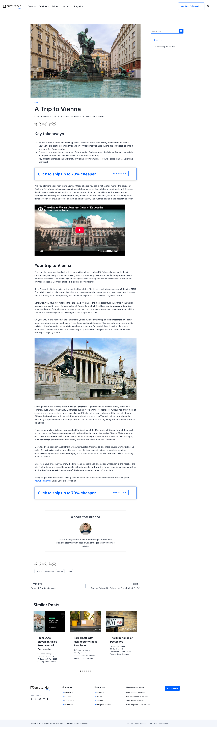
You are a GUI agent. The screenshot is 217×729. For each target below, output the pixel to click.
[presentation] (49, 621)
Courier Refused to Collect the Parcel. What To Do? (116, 586)
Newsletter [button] (100, 692)
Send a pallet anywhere (135, 700)
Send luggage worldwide (135, 692)
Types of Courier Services (43, 586)
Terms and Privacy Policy (136, 723)
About (66, 6)
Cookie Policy (152, 723)
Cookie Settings (164, 723)
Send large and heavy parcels (138, 705)
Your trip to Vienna (166, 46)
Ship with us (68, 692)
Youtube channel (43, 480)
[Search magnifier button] (181, 31)
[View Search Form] (208, 6)
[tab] (80, 671)
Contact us (68, 705)
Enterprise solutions (104, 705)
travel (60, 571)
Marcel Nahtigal (43, 116)
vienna (69, 571)
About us (67, 696)
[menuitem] (79, 6)
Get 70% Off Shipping (191, 6)
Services (99, 700)
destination (49, 571)
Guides (55, 6)
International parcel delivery (137, 696)
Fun (36, 102)
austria (39, 571)
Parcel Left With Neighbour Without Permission (85, 641)
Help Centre (69, 700)
